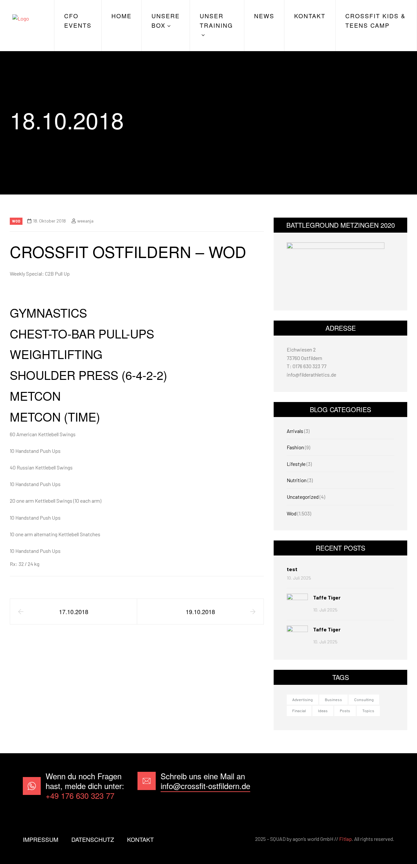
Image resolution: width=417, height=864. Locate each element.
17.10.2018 (73, 611)
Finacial (299, 710)
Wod (16, 221)
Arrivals (295, 431)
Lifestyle (296, 464)
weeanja (85, 220)
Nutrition (297, 480)
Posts (345, 710)
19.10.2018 (200, 611)
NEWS (264, 15)
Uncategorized (303, 497)
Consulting (364, 699)
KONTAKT (309, 15)
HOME (121, 15)
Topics (368, 710)
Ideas (323, 710)
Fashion (295, 447)
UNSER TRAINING (216, 20)
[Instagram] (384, 786)
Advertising (302, 699)
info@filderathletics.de (311, 374)
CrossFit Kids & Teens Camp (375, 20)
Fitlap (345, 839)
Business (333, 699)
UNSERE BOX (165, 20)
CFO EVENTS (78, 20)
